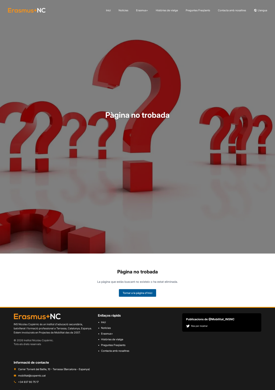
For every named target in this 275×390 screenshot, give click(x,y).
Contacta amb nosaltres (232, 10)
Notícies (123, 10)
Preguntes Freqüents (198, 10)
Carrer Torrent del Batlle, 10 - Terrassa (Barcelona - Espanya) (54, 369)
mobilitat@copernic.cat (32, 375)
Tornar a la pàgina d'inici (137, 293)
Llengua (262, 10)
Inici (108, 10)
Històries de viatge (167, 10)
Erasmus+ (142, 10)
